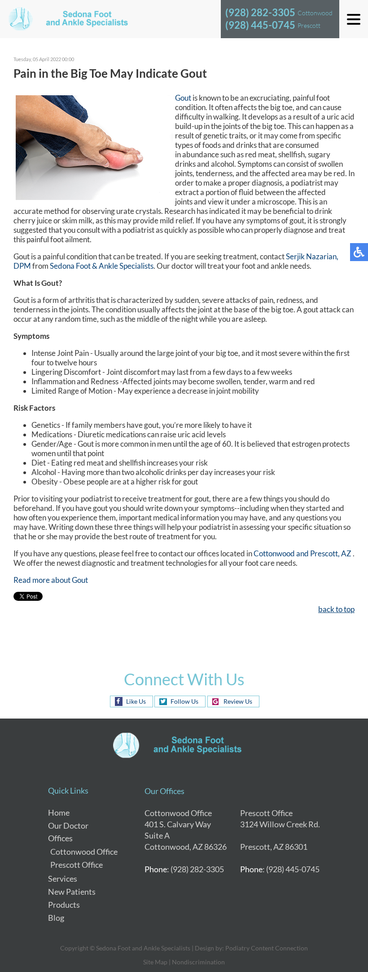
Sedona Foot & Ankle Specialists (101, 266)
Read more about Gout (50, 580)
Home (59, 812)
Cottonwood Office (84, 852)
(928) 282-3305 (260, 12)
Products (64, 905)
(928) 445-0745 (260, 25)
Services (62, 878)
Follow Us (184, 701)
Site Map (155, 962)
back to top (336, 609)
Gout (183, 97)
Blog (56, 918)
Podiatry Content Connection (266, 948)
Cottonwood (275, 553)
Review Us (237, 701)
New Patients (72, 892)
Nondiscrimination (198, 962)
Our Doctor (68, 825)
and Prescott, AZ (323, 553)
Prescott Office (76, 865)
